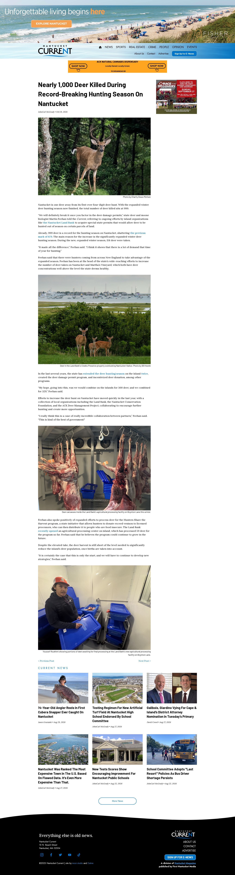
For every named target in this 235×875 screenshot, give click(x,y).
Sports (121, 47)
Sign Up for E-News (184, 53)
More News (117, 801)
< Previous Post (46, 660)
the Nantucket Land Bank (58, 222)
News (109, 47)
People (164, 47)
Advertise (163, 53)
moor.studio (78, 863)
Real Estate (137, 47)
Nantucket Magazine (185, 863)
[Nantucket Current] (180, 834)
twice (144, 373)
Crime (152, 47)
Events (192, 47)
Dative (90, 863)
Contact (151, 53)
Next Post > (145, 660)
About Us (139, 53)
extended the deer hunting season (104, 373)
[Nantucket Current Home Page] (55, 51)
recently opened (48, 530)
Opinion (178, 47)
